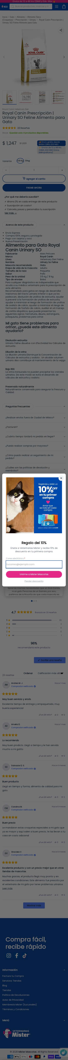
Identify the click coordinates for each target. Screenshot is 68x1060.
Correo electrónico (15, 558)
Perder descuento (34, 581)
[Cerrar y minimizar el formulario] (61, 478)
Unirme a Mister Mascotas (34, 574)
